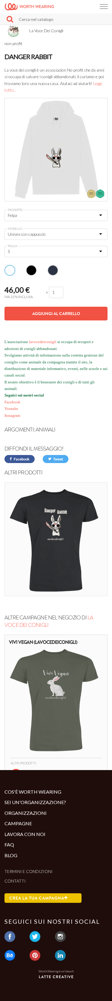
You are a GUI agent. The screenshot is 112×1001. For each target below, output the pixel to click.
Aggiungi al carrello (56, 314)
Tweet (58, 459)
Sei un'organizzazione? (35, 802)
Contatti (15, 880)
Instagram (12, 415)
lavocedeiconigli (42, 342)
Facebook (12, 402)
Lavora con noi (24, 834)
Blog (10, 855)
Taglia (12, 246)
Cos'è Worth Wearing (32, 792)
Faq (9, 844)
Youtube (11, 408)
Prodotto (15, 210)
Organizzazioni (25, 813)
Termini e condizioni (28, 871)
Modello (15, 228)
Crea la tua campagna (36, 898)
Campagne (18, 823)
